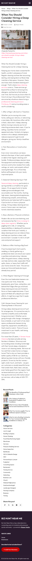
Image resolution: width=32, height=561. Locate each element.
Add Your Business (11, 549)
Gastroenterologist (9, 485)
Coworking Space (8, 465)
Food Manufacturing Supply (11, 439)
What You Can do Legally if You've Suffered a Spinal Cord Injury (19, 412)
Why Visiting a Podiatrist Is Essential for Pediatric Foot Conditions (17, 400)
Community (6, 472)
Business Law (7, 477)
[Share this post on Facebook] (4, 505)
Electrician (6, 441)
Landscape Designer (9, 488)
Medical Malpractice (9, 483)
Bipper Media (25, 527)
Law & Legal (7, 431)
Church (5, 480)
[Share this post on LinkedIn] (12, 505)
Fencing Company (8, 490)
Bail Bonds (6, 452)
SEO (4, 457)
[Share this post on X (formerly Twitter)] (8, 505)
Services (6, 444)
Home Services (7, 27)
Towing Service (8, 470)
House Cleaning (8, 436)
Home (3, 8)
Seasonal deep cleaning (9, 183)
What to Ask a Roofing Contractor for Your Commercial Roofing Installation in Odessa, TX (19, 418)
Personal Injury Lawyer (10, 459)
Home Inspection (8, 449)
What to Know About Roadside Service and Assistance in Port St (19, 405)
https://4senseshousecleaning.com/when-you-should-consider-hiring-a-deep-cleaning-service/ (14, 55)
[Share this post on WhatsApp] (20, 505)
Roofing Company (8, 434)
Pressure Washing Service (11, 446)
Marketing (6, 475)
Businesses (4, 539)
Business (6, 493)
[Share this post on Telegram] (16, 505)
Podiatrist (6, 462)
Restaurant (6, 467)
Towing (5, 496)
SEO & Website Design (10, 454)
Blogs (8, 8)
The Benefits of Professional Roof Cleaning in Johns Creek (19, 393)
